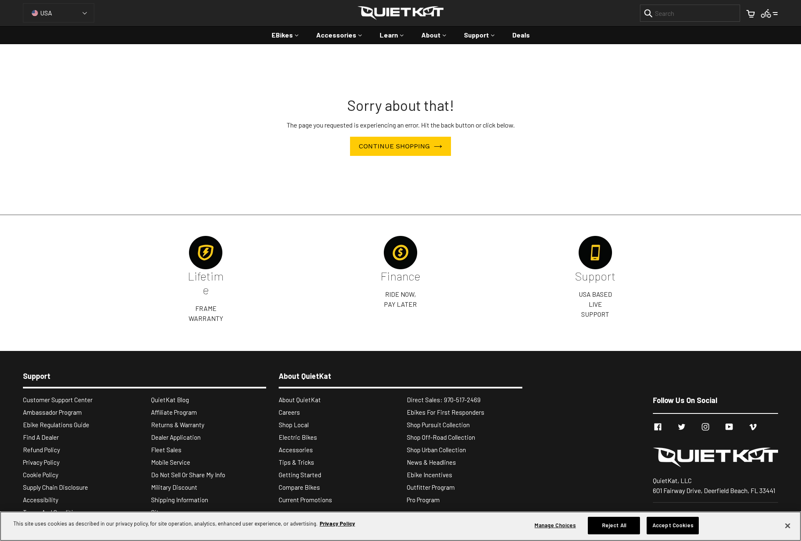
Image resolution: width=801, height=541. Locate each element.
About (437, 34)
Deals (521, 35)
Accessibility (40, 499)
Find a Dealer (41, 437)
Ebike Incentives (429, 474)
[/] (715, 457)
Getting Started (300, 474)
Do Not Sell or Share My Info (188, 474)
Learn (396, 34)
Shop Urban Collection (436, 449)
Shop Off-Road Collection (441, 437)
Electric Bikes (298, 437)
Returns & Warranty (177, 424)
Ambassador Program (52, 412)
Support (483, 34)
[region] (400, 526)
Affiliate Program (174, 412)
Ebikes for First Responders (445, 412)
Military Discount (174, 487)
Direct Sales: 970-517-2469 (444, 399)
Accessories (343, 34)
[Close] (787, 525)
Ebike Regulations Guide (56, 424)
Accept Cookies (672, 525)
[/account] (769, 13)
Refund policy (41, 449)
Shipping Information (179, 499)
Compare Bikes (299, 487)
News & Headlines (431, 462)
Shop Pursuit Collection (438, 424)
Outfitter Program (431, 487)
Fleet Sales (166, 449)
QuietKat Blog (170, 399)
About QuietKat (300, 399)
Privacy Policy (41, 462)
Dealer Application (176, 437)
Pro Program (423, 499)
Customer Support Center (58, 399)
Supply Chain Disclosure (55, 487)
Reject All (614, 525)
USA (46, 13)
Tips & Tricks (296, 462)
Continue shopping (394, 146)
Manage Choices (555, 525)
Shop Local (294, 424)
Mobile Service (170, 462)
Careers (289, 412)
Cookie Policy (40, 474)
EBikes (289, 34)
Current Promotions (305, 499)
